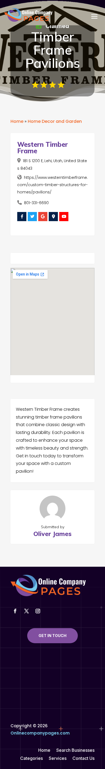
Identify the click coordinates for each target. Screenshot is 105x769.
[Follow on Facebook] (15, 611)
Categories (31, 758)
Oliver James (52, 534)
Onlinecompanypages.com (40, 733)
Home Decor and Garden (55, 121)
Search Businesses (75, 750)
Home (16, 121)
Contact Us (83, 758)
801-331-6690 (36, 203)
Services (57, 758)
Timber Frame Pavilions (52, 50)
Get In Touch (52, 635)
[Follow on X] (26, 611)
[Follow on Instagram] (37, 611)
